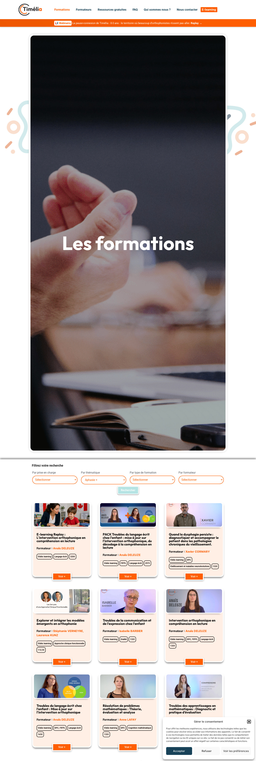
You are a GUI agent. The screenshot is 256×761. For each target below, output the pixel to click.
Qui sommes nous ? (157, 9)
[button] (249, 721)
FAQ (135, 9)
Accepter (179, 751)
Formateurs (83, 9)
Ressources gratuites (112, 9)
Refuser (207, 751)
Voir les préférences (236, 751)
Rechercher (128, 490)
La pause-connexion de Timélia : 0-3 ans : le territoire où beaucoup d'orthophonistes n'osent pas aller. (128, 23)
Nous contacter (187, 9)
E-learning (209, 9)
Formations (62, 9)
